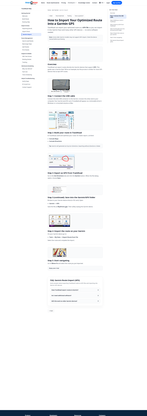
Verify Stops (25, 81)
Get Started (55, 10)
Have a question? (79, 16)
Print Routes (25, 50)
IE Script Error (26, 84)
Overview (112, 13)
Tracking (24, 62)
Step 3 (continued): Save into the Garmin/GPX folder (117, 29)
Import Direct (26, 31)
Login (108, 3)
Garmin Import (27, 34)
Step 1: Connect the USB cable (116, 16)
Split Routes (25, 47)
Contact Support (27, 87)
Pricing (63, 3)
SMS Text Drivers (27, 56)
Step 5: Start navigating (116, 37)
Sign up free (117, 3)
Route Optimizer (60, 16)
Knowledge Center (84, 3)
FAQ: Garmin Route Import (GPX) (117, 41)
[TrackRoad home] (31, 3)
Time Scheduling (27, 74)
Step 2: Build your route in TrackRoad (116, 20)
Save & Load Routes (27, 41)
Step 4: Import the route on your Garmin (117, 33)
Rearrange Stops (27, 44)
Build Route (25, 19)
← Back (50, 16)
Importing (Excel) (27, 28)
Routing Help (26, 22)
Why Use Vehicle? (27, 69)
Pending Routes (26, 59)
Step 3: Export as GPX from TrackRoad (117, 25)
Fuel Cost (24, 72)
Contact (94, 3)
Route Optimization (53, 3)
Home (43, 3)
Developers (72, 3)
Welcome (24, 16)
